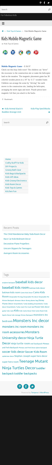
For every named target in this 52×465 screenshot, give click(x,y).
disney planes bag (32, 300)
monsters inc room (14, 327)
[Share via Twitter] (28, 55)
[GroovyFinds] (40, 3)
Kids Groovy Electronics (16, 180)
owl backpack (36, 343)
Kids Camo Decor (25, 311)
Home (8, 159)
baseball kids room (15, 288)
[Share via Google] (20, 55)
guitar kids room (8, 311)
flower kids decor (42, 307)
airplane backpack (8, 283)
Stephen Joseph (22, 356)
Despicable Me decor (30, 297)
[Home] (2, 31)
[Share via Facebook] (13, 55)
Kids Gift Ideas (11, 177)
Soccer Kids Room (36, 352)
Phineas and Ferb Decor (27, 348)
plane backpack (41, 348)
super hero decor (39, 356)
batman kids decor (37, 288)
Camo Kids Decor (27, 293)
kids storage (16, 315)
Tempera (34, 392)
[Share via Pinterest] (36, 55)
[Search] (49, 9)
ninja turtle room (20, 343)
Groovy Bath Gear (13, 170)
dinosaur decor (20, 300)
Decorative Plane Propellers (16, 243)
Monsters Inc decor (31, 320)
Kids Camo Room (38, 311)
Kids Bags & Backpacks (15, 173)
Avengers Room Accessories (16, 253)
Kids (16, 310)
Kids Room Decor (13, 184)
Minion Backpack (27, 315)
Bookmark (8, 99)
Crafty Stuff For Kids (14, 163)
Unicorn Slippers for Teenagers (17, 248)
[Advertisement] (15, 141)
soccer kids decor (13, 352)
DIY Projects (11, 166)
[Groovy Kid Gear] (44, 3)
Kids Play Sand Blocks (40, 108)
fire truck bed (29, 307)
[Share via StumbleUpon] (5, 55)
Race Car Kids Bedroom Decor (17, 239)
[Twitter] (49, 3)
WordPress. (44, 392)
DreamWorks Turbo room (15, 307)
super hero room (10, 361)
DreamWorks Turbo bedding (24, 304)
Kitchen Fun (10, 191)
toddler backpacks (25, 373)
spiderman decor (8, 356)
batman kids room (11, 292)
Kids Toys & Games (14, 31)
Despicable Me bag (16, 297)
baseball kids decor (29, 282)
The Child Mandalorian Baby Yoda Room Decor (24, 234)
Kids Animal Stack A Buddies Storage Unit (12, 110)
